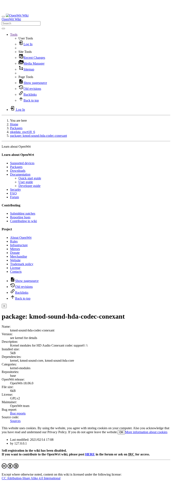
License (15, 268)
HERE (90, 454)
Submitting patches (22, 213)
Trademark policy (21, 264)
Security (15, 189)
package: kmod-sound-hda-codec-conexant (38, 135)
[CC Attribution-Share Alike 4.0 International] (10, 467)
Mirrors (15, 249)
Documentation (20, 174)
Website (15, 260)
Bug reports (18, 413)
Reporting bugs (20, 217)
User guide (25, 182)
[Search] (3, 28)
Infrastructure (19, 245)
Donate (15, 252)
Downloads (17, 170)
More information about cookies (146, 432)
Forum (14, 197)
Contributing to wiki (23, 221)
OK (121, 432)
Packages (16, 128)
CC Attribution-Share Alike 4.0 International (31, 478)
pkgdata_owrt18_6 (22, 132)
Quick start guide (29, 178)
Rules (14, 241)
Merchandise (18, 256)
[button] (13, 34)
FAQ (13, 193)
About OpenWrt (20, 237)
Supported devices (22, 163)
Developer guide (29, 186)
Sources (15, 421)
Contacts (16, 271)
